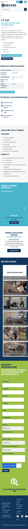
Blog (17, 519)
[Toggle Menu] (25, 5)
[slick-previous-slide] (3, 208)
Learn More (14, 222)
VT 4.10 (14, 216)
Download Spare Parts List (8, 116)
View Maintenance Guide (8, 111)
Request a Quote (7, 58)
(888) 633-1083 (6, 517)
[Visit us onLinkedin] (22, 516)
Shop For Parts (14, 250)
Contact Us (19, 499)
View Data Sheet (8, 102)
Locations (5, 1)
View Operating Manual (7, 106)
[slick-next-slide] (24, 208)
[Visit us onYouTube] (26, 516)
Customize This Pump (7, 92)
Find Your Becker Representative (11, 55)
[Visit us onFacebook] (17, 516)
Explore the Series (7, 191)
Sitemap (18, 508)
